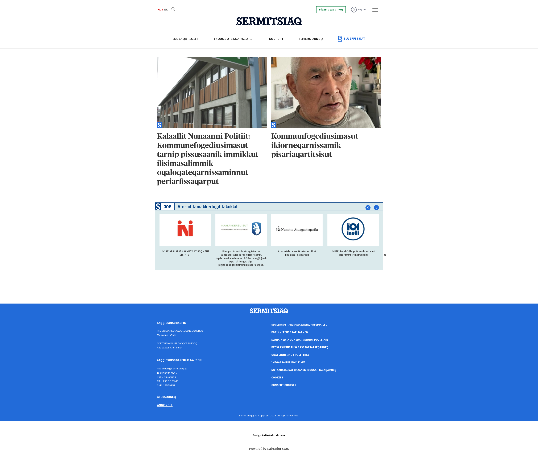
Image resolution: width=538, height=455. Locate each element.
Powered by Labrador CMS (269, 449)
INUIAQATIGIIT (186, 39)
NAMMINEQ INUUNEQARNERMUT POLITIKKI (299, 339)
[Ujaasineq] (173, 10)
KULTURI (276, 39)
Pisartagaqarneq (331, 9)
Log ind (362, 9)
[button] (368, 207)
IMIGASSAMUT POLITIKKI (288, 362)
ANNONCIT (165, 405)
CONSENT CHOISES (283, 385)
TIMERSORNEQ (310, 39)
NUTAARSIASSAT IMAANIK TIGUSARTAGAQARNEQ (303, 370)
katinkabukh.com (273, 435)
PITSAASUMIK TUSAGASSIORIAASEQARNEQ (299, 347)
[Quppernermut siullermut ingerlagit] (269, 21)
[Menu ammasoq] (374, 10)
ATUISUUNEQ (166, 397)
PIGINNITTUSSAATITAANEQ (289, 332)
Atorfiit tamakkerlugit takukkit (208, 206)
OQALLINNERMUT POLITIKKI (290, 354)
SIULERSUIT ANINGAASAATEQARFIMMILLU (299, 324)
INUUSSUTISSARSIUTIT (234, 39)
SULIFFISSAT (354, 38)
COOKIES (277, 377)
